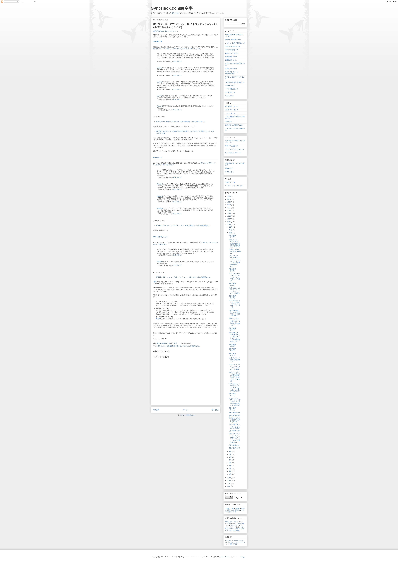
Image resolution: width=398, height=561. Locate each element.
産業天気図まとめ (231, 68)
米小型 (243, 508)
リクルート (228, 540)
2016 (229, 222)
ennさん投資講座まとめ (233, 39)
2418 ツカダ (203, 163)
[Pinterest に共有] (190, 343)
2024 (229, 199)
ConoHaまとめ (230, 85)
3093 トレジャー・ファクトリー (162, 49)
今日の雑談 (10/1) (234, 448)
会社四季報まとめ (231, 56)
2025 (229, 196)
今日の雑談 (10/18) (232, 345)
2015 (229, 224)
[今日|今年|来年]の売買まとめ (234, 82)
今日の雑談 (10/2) (234, 445)
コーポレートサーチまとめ (234, 186)
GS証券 (235, 544)
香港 (229, 510)
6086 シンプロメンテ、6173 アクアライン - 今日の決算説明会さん (234, 322)
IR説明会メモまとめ (231, 110)
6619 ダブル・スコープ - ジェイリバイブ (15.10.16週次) (234, 290)
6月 (230, 460)
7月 (230, 457)
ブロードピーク (234, 521)
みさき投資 (236, 530)
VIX (226, 510)
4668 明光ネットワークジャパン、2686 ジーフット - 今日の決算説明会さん (234, 387)
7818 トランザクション (160, 237)
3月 (230, 468)
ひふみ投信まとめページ (233, 153)
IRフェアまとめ (230, 113)
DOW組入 (228, 508)
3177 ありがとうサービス (181, 49)
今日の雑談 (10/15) (232, 354)
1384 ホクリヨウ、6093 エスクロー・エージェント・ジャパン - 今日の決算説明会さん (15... (234, 261)
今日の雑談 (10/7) (234, 412)
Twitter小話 (228, 168)
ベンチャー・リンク (237, 540)
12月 (231, 227)
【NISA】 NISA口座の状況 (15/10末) (235, 251)
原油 (230, 511)
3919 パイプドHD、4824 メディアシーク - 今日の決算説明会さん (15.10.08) (234, 401)
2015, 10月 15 (177, 61)
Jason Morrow (225, 557)
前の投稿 (215, 410)
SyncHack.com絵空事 (172, 8)
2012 (229, 483)
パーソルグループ (230, 542)
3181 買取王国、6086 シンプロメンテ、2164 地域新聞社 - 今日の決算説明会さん (180, 121)
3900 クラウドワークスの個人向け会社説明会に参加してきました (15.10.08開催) (234, 376)
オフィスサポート (230, 527)
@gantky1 (160, 68)
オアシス (231, 528)
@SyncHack (175, 13)
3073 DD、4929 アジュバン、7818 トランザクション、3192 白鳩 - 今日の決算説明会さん (183, 277)
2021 (229, 207)
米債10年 (237, 510)
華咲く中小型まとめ (231, 146)
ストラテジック (235, 525)
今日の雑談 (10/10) (232, 409)
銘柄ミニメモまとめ (231, 53)
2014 (229, 477)
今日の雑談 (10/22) (232, 297)
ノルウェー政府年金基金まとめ (235, 43)
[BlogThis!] (184, 343)
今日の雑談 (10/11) (232, 394)
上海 (232, 510)
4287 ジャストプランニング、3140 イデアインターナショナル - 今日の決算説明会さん (234, 438)
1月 (230, 474)
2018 (229, 216)
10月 (231, 233)
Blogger (243, 557)
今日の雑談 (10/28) (232, 270)
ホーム (185, 410)
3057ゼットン (161, 346)
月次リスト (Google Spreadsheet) (231, 72)
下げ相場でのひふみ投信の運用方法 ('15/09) (234, 419)
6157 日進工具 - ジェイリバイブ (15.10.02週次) (234, 426)
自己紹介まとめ (230, 92)
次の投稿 (156, 410)
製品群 (158, 319)
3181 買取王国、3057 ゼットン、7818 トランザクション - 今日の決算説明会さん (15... (234, 337)
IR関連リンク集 (230, 182)
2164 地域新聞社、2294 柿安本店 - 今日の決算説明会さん (234, 313)
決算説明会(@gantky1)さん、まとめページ (165, 31)
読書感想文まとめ (231, 60)
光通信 (227, 521)
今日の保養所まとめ (231, 89)
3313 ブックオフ (195, 49)
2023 (229, 202)
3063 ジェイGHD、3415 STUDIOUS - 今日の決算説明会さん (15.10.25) (235, 243)
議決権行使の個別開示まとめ (234, 125)
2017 (229, 219)
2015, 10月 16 (177, 110)
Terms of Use (229, 96)
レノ (229, 523)
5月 (230, 463)
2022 (229, 205)
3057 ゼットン (157, 157)
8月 (230, 454)
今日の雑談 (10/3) (234, 431)
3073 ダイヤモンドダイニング (165, 165)
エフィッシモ (240, 523)
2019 (229, 213)
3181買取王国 (171, 346)
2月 (230, 471)
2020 (229, 210)
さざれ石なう (229, 172)
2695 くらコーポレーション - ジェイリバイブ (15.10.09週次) (234, 366)
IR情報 (155, 282)
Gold (226, 511)
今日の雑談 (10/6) (234, 415)
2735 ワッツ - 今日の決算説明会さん (234, 359)
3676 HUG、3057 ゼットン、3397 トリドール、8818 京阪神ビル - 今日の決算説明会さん (183, 225)
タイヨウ (229, 530)
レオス (236, 528)
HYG (242, 510)
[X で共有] (186, 343)
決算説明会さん (195, 346)
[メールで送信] (182, 343)
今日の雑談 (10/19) (232, 329)
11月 (230, 230)
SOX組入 (237, 508)
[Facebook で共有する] (188, 343)
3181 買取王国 (157, 41)
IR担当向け (228, 121)
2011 (229, 486)
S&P (233, 508)
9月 (230, 451)
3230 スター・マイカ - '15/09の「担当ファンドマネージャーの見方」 (234, 304)
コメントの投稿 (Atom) (187, 415)
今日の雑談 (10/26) (232, 284)
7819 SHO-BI (162, 244)
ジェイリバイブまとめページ (234, 149)
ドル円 (234, 511)
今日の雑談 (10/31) (232, 236)
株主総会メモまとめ (231, 106)
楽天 (231, 544)
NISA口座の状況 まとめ (232, 46)
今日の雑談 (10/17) (232, 349)
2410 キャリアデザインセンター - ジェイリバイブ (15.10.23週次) (234, 277)
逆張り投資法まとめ (231, 50)
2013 (229, 480)
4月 (230, 465)
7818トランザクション (182, 346)
